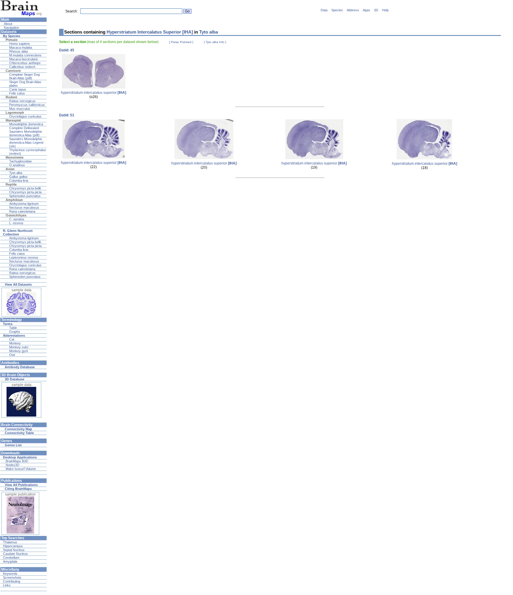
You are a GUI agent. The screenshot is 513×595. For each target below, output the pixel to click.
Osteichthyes (16, 215)
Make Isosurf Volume (21, 469)
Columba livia (18, 180)
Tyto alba (15, 173)
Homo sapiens (19, 43)
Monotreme (14, 157)
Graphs (14, 331)
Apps (366, 10)
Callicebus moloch (22, 67)
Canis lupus (17, 89)
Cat (11, 339)
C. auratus (16, 219)
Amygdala (10, 561)
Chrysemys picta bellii (25, 188)
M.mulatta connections (25, 55)
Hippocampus (13, 546)
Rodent (11, 97)
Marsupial (13, 120)
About (7, 24)
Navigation (11, 27)
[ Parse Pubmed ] (181, 42)
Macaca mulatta (20, 47)
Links (7, 585)
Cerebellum (11, 557)
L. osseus (16, 223)
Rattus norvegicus (22, 101)
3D (376, 10)
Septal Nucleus (14, 550)
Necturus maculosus (24, 207)
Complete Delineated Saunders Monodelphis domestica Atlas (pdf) (25, 131)
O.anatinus (17, 165)
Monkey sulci (18, 347)
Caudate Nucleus (15, 554)
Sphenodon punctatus (25, 196)
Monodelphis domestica (26, 124)
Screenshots (12, 577)
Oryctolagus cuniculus (25, 116)
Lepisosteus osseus (23, 257)
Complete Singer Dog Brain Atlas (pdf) (24, 76)
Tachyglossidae (20, 161)
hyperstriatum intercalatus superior (93, 93)
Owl (12, 355)
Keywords (10, 573)
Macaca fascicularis (23, 59)
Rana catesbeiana (22, 211)
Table (13, 328)
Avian (10, 169)
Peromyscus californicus (27, 105)
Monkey (15, 343)
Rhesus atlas (18, 51)
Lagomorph (15, 112)
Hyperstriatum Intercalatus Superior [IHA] (150, 31)
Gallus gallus (18, 176)
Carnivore (13, 70)
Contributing (11, 581)
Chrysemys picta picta (25, 192)
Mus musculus (19, 108)
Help (385, 10)
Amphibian (14, 200)
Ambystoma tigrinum (24, 203)
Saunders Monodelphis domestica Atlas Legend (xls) (26, 142)
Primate (12, 40)
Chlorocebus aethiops (25, 63)
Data (324, 10)
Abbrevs (353, 10)
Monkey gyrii (18, 351)
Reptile (11, 184)
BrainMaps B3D (17, 461)
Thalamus (10, 542)
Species (337, 10)
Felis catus (17, 93)
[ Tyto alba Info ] (215, 42)
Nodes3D (12, 465)
